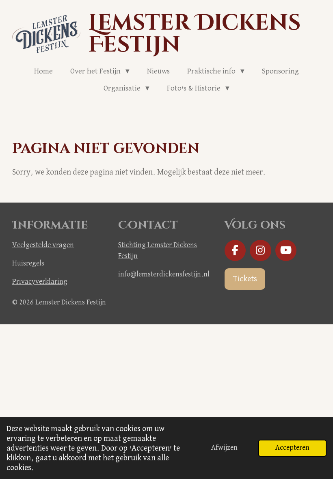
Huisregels (28, 263)
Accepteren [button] (292, 447)
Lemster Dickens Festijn (195, 34)
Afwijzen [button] (224, 447)
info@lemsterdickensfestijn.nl (164, 274)
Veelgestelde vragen (43, 245)
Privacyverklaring (39, 281)
